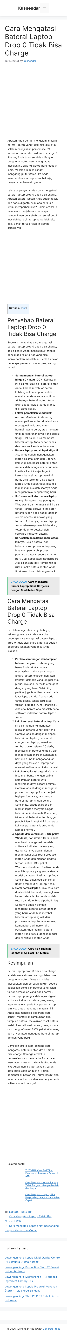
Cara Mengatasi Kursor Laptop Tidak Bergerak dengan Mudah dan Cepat (42, 1185)
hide (24, 308)
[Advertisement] (33, 101)
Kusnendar (29, 8)
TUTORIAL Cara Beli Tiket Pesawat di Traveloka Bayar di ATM (41, 1173)
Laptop (13, 1211)
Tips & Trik (25, 1211)
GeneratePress (51, 1328)
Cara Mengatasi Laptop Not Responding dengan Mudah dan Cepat (42, 1197)
